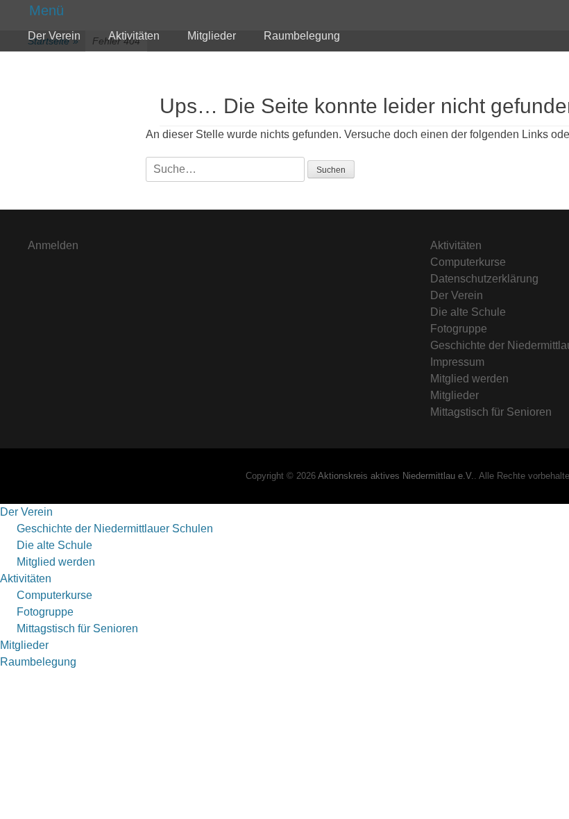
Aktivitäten (134, 36)
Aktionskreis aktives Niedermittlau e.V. (396, 476)
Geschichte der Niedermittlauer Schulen (115, 528)
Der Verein (54, 36)
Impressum (457, 362)
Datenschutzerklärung (484, 279)
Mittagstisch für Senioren (491, 412)
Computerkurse (468, 262)
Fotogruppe (458, 329)
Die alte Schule (468, 312)
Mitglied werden (469, 379)
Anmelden (53, 245)
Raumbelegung (302, 36)
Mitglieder (211, 36)
